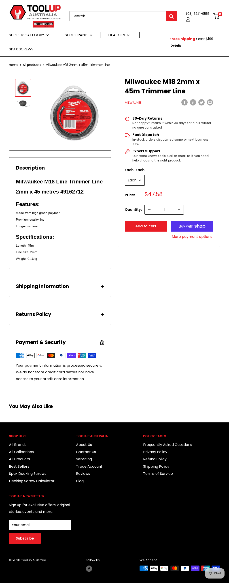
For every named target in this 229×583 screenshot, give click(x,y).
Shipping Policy (156, 466)
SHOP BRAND (76, 35)
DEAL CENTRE (119, 35)
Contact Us (86, 451)
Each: (134, 169)
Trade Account (89, 466)
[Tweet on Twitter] (201, 102)
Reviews (83, 473)
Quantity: (133, 209)
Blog (80, 481)
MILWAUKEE (133, 102)
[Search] (171, 16)
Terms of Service (158, 473)
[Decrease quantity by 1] (149, 209)
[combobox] (117, 16)
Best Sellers (19, 466)
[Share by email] (210, 102)
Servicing (84, 459)
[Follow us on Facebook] (89, 569)
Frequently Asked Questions (167, 444)
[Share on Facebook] (184, 102)
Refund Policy (155, 459)
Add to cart (145, 226)
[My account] (188, 19)
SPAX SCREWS (21, 49)
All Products (19, 459)
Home (13, 64)
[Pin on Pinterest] (193, 102)
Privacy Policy (155, 451)
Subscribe (25, 538)
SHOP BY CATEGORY (26, 35)
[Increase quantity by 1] (179, 209)
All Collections (21, 451)
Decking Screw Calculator (32, 481)
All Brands (17, 444)
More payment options (192, 236)
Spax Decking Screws (27, 473)
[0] (216, 16)
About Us (84, 444)
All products (32, 64)
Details (176, 45)
